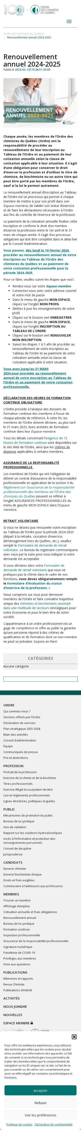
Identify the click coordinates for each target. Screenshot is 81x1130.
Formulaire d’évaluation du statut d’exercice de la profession (32, 585)
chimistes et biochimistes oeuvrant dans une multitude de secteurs (37, 605)
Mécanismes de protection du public (28, 815)
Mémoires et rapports (18, 978)
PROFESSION (13, 766)
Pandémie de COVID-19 (19, 953)
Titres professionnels (18, 784)
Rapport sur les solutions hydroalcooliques (32, 833)
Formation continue (16, 929)
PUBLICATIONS (15, 972)
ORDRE (8, 705)
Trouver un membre (17, 900)
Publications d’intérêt (17, 990)
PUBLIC (9, 809)
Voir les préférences (40, 1115)
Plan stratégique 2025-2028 (21, 729)
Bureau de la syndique (18, 821)
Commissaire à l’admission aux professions (33, 886)
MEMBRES (11, 894)
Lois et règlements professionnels (26, 795)
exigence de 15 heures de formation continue (35, 440)
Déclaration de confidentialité (53, 1124)
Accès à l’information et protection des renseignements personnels (29, 841)
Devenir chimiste (14, 869)
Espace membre (17, 1023)
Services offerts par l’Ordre (21, 717)
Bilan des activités (15, 734)
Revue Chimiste (14, 984)
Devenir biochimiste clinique (22, 874)
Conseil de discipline (17, 848)
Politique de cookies (19, 1124)
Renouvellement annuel (19, 918)
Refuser (40, 1103)
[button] (74, 1037)
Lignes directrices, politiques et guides (29, 801)
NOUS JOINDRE (15, 1006)
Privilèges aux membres (19, 958)
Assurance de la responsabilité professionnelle (35, 941)
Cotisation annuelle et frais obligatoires (30, 912)
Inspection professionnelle (21, 935)
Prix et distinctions (15, 758)
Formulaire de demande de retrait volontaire (33, 567)
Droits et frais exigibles (19, 880)
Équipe (8, 746)
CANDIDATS (12, 862)
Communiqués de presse (20, 752)
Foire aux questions (16, 964)
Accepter (40, 1090)
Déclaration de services (19, 723)
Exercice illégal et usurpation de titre (28, 789)
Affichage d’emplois (16, 906)
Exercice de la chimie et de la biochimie (29, 778)
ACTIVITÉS (11, 998)
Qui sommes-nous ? (16, 711)
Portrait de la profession (20, 772)
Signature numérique (17, 947)
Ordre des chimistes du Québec (23, 34)
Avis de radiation (14, 827)
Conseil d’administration (19, 740)
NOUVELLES (12, 1014)
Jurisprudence (12, 854)
